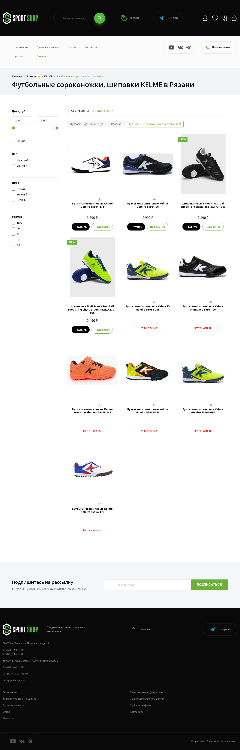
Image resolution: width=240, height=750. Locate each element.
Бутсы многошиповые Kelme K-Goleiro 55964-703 (148, 308)
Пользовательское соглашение (147, 699)
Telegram (173, 17)
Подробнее (102, 226)
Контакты (91, 47)
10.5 (92, 188)
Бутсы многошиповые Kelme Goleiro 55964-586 (147, 410)
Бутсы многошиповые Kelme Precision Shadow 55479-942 (92, 410)
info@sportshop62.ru (14, 680)
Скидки (41, 56)
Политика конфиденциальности (148, 692)
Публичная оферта (140, 705)
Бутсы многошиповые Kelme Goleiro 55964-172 (92, 510)
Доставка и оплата (48, 47)
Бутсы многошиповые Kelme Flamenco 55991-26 (203, 308)
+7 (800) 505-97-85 (13, 654)
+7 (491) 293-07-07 (13, 650)
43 (206, 188)
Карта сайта (136, 711)
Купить (82, 226)
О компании (21, 47)
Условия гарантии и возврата (19, 699)
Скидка (21, 141)
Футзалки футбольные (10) (87, 124)
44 (213, 188)
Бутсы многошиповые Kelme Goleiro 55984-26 (147, 205)
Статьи (72, 47)
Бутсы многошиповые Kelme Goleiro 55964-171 (92, 205)
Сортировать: (80, 110)
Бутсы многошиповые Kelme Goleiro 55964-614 (203, 410)
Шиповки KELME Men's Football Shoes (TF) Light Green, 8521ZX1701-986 (92, 309)
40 (193, 188)
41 (199, 188)
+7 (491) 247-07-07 (13, 667)
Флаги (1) (116, 124)
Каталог (134, 17)
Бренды (18, 56)
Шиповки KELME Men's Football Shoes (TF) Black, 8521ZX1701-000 (203, 205)
